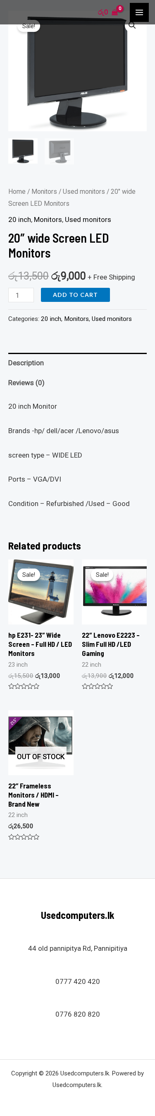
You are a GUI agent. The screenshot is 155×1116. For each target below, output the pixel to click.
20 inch (19, 219)
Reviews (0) (26, 382)
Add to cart (75, 294)
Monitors (44, 191)
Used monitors (84, 191)
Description (26, 363)
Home (17, 191)
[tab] (77, 363)
